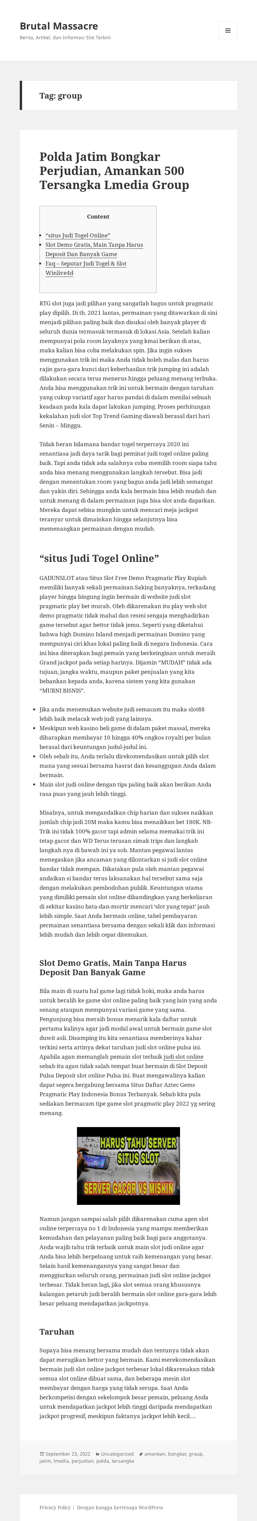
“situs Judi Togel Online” (78, 235)
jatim (45, 1461)
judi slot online (183, 1056)
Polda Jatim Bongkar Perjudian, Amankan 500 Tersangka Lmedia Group (114, 170)
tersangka (123, 1461)
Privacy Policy (55, 1507)
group (195, 1454)
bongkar (177, 1454)
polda (102, 1461)
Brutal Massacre (59, 25)
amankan (155, 1454)
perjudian (83, 1461)
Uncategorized (117, 1454)
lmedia (61, 1461)
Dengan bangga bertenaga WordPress (120, 1507)
